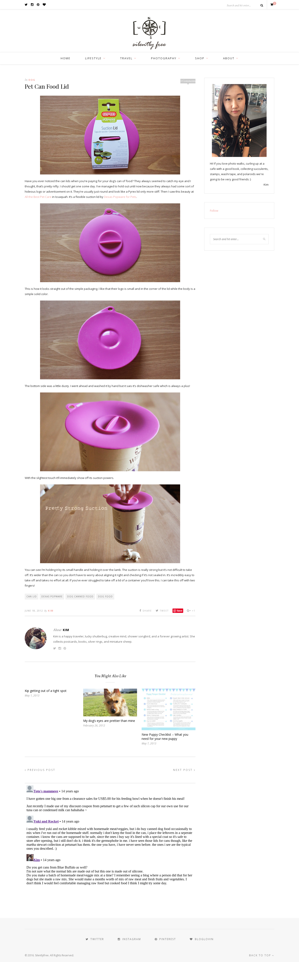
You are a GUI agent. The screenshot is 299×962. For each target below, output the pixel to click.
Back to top (260, 955)
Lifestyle (93, 58)
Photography (163, 58)
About (228, 58)
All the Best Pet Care (38, 197)
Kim (50, 610)
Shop (199, 58)
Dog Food (105, 596)
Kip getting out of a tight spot (46, 691)
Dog (31, 79)
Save (179, 610)
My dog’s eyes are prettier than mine (109, 721)
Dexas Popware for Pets (120, 197)
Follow (214, 211)
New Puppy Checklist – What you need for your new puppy (165, 736)
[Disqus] (110, 838)
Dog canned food (80, 596)
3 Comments (187, 81)
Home (65, 58)
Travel (126, 58)
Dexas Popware (52, 596)
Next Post (183, 770)
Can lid (31, 596)
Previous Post (40, 770)
